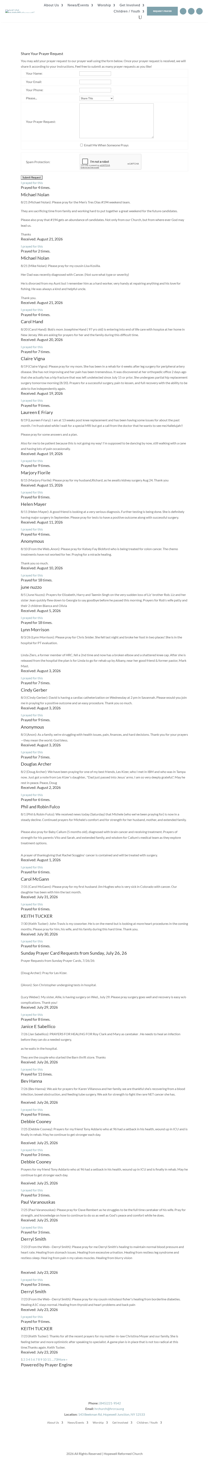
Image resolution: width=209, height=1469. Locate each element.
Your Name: (34, 73)
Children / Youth (127, 11)
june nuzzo (31, 587)
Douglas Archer (36, 764)
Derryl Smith (33, 1239)
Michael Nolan (35, 194)
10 (45, 1359)
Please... (31, 98)
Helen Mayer (34, 504)
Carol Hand (32, 321)
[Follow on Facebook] (183, 11)
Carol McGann (35, 879)
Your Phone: (34, 90)
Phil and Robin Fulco (40, 806)
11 (49, 1359)
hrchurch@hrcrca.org (109, 1409)
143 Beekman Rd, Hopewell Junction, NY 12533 (111, 1414)
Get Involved (130, 5)
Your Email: (34, 82)
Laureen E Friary (37, 412)
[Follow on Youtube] (191, 11)
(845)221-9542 (110, 1403)
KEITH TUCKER (36, 916)
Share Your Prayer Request (42, 53)
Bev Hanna (31, 1081)
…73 (54, 1359)
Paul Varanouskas (38, 1202)
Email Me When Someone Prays (106, 145)
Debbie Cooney (36, 1121)
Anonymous (32, 541)
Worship (104, 5)
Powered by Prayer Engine (46, 1364)
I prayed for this (32, 183)
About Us (51, 5)
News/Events (78, 5)
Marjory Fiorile (35, 472)
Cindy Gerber (34, 690)
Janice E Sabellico (38, 1026)
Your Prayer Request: (41, 121)
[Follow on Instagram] (199, 11)
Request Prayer (162, 11)
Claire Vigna (33, 358)
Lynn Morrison (35, 629)
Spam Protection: (38, 162)
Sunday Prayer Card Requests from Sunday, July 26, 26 (74, 953)
